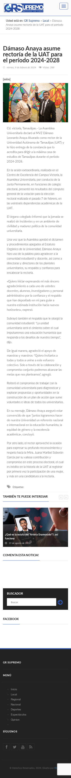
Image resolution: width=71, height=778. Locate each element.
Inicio (14, 689)
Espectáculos (18, 714)
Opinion (15, 719)
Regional (16, 699)
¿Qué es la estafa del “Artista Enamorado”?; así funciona (31, 536)
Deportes (16, 709)
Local (14, 694)
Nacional (16, 704)
